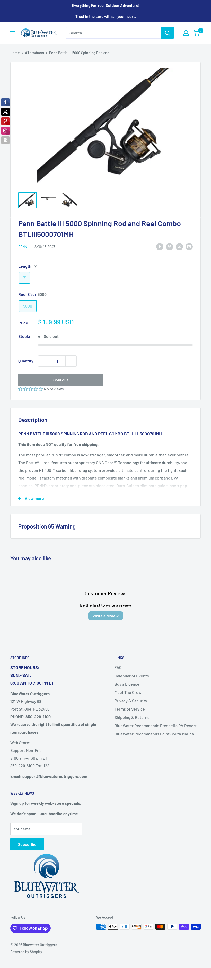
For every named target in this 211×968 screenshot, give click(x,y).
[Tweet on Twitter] (179, 247)
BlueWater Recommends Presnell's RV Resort (156, 725)
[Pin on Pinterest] (169, 247)
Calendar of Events (132, 675)
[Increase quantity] (71, 361)
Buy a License (127, 684)
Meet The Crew (128, 692)
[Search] (167, 33)
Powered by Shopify (26, 952)
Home (15, 53)
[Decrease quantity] (43, 361)
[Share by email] (189, 247)
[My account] (186, 33)
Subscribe (27, 844)
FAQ (118, 667)
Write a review (106, 615)
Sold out (60, 379)
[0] (196, 33)
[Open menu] (12, 33)
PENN (22, 247)
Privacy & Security (131, 700)
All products (34, 53)
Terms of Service (130, 708)
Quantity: (26, 360)
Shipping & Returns (132, 717)
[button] (31, 388)
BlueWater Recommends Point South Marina (154, 733)
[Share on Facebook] (159, 247)
